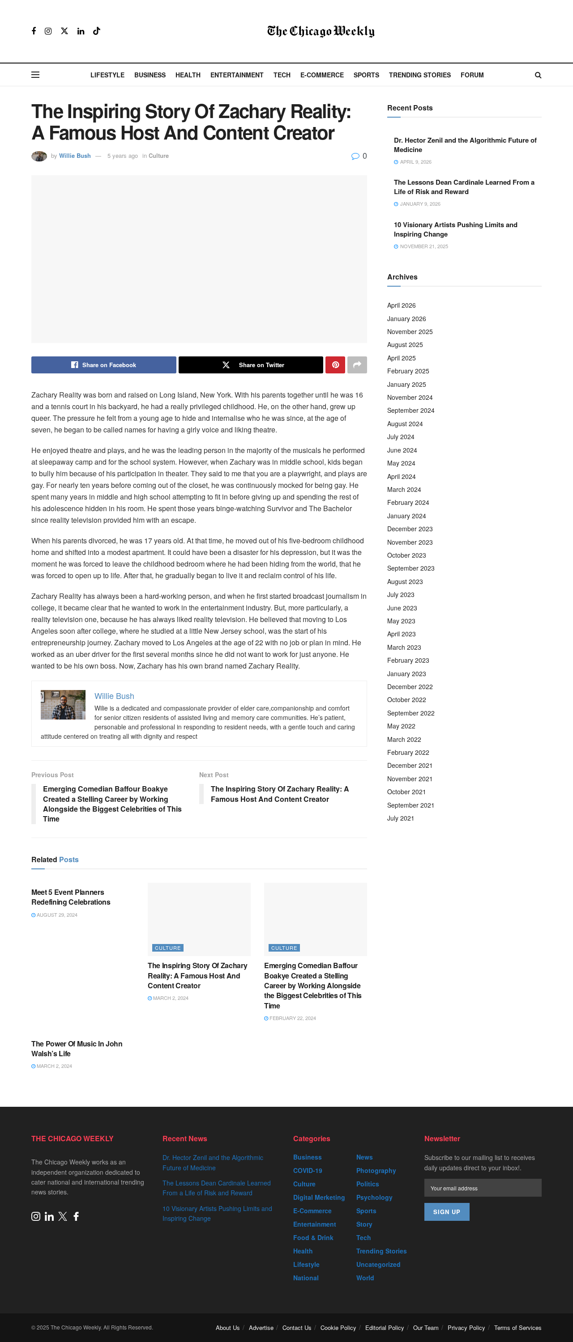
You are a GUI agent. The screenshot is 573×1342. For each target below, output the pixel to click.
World (365, 1277)
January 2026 (406, 318)
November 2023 (410, 542)
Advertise (261, 1327)
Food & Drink (313, 1237)
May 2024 (401, 462)
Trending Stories (420, 74)
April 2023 (401, 633)
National (306, 1277)
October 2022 (406, 699)
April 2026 (401, 305)
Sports (366, 74)
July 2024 (401, 436)
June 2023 (402, 607)
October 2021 (406, 791)
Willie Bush (75, 155)
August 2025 (405, 344)
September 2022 (411, 712)
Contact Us (297, 1327)
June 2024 (402, 449)
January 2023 (406, 673)
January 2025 (406, 384)
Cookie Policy (338, 1327)
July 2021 (401, 817)
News (364, 1156)
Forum (472, 74)
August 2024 (405, 423)
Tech (282, 74)
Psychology (374, 1197)
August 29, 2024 (56, 914)
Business (150, 74)
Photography (376, 1170)
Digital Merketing (319, 1197)
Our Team (426, 1327)
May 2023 (401, 620)
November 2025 (410, 331)
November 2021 (410, 778)
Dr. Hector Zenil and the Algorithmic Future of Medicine (465, 144)
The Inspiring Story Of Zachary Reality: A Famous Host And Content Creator (197, 975)
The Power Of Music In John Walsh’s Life (77, 1048)
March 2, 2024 (170, 997)
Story (364, 1223)
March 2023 (404, 647)
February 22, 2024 (292, 1017)
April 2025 (401, 357)
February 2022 (408, 752)
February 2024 (408, 502)
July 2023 (401, 594)
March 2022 (404, 739)
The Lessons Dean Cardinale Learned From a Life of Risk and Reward (464, 186)
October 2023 (406, 554)
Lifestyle (107, 74)
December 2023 (410, 528)
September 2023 (411, 567)
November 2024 (410, 397)
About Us (228, 1327)
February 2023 (408, 660)
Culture (159, 155)
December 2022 (410, 686)
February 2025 (408, 370)
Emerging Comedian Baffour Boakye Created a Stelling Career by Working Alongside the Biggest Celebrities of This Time (313, 985)
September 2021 (411, 804)
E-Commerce (322, 74)
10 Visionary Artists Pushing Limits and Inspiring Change (455, 229)
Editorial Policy (384, 1327)
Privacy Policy (466, 1327)
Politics (367, 1183)
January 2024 (406, 515)
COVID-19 (307, 1170)
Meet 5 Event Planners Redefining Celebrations (71, 897)
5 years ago (122, 155)
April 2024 (401, 476)
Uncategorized (378, 1264)
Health (188, 74)
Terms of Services (518, 1327)
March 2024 (404, 489)
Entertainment (237, 74)
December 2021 (410, 765)
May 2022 (401, 725)
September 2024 (411, 410)
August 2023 (405, 581)
